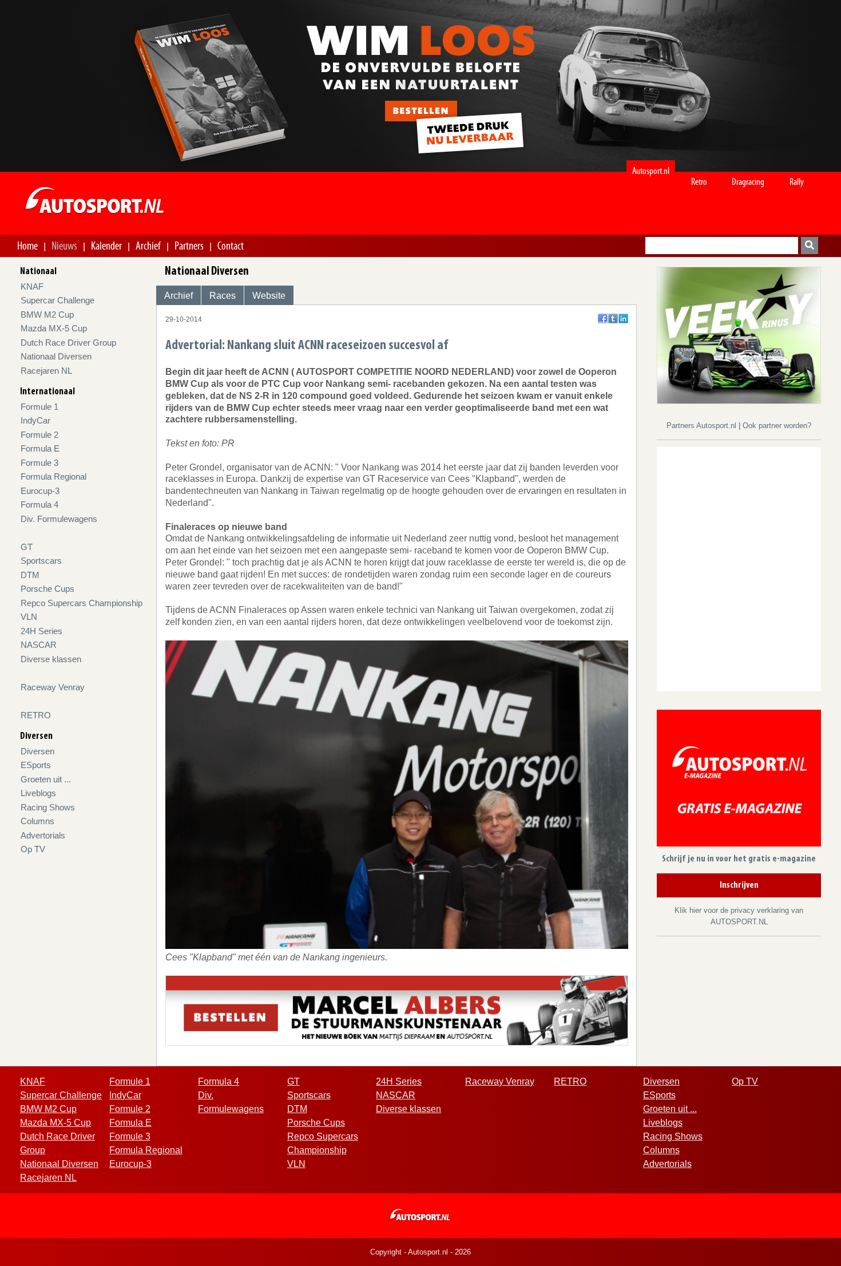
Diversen (37, 751)
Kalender (106, 245)
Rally (797, 182)
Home (27, 245)
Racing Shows (48, 807)
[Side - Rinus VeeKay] (738, 334)
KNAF (32, 286)
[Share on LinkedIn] (623, 318)
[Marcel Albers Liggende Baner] (397, 1010)
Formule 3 (39, 463)
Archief (148, 245)
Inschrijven (739, 885)
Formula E (40, 448)
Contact (230, 245)
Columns (37, 821)
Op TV (33, 849)
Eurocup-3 (40, 491)
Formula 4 (39, 504)
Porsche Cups (47, 589)
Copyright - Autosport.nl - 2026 (420, 1252)
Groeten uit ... (46, 779)
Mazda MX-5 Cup (54, 328)
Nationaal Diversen (56, 356)
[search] (809, 245)
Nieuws (64, 245)
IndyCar (35, 420)
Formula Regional (53, 476)
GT (27, 547)
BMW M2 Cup (47, 314)
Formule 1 (39, 407)
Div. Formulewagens (59, 519)
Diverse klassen (51, 659)
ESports (36, 765)
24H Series (41, 631)
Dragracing (748, 182)
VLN (29, 617)
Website (268, 295)
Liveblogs (38, 793)
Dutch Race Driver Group (68, 342)
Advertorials (43, 835)
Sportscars (41, 560)
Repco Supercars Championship (81, 603)
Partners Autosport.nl (703, 425)
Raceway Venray (53, 687)
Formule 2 (39, 435)
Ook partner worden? (777, 425)
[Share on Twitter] (613, 318)
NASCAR (39, 645)
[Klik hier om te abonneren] (739, 780)
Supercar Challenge (57, 300)
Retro (699, 182)
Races (222, 295)
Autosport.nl (650, 171)
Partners (189, 245)
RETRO (36, 715)
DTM (30, 575)
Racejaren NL (46, 370)
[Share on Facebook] (603, 318)
